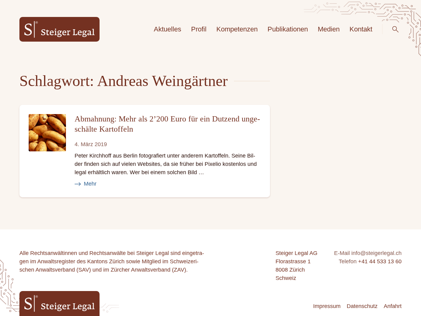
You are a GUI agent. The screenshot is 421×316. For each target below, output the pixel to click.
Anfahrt (393, 306)
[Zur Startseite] (59, 29)
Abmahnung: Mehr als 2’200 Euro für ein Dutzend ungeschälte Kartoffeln (167, 123)
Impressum (327, 306)
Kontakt (360, 29)
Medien (329, 29)
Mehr (90, 184)
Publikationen (288, 29)
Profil (198, 29)
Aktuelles (167, 29)
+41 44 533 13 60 (380, 261)
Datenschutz (362, 306)
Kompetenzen (237, 29)
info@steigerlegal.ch (376, 253)
